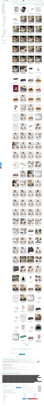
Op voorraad (4, 43)
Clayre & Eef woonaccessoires (37, 377)
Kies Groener (5, 391)
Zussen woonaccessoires (28, 380)
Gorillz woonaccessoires (33, 381)
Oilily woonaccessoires (20, 382)
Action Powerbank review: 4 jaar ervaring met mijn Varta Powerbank (32, 388)
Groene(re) (7, 0)
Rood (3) (4, 9)
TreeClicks (5, 389)
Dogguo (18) (4, 16)
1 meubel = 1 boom (36, 395)
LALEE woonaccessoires (5, 382)
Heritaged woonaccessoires (5, 376)
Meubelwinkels (25, 396)
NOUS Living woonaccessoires (12, 379)
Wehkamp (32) (4, 30)
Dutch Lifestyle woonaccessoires (10, 375)
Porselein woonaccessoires (24, 382)
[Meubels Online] (12, 2)
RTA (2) (4, 23)
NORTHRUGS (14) (5, 17)
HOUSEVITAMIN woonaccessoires (28, 378)
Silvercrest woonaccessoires (11, 380)
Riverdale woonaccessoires (10, 378)
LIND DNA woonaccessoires (5, 378)
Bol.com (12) (4, 32)
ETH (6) (4, 19)
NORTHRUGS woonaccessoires (16, 378)
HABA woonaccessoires (16, 375)
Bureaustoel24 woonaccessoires (27, 377)
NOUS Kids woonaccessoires (24, 376)
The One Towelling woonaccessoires (17, 381)
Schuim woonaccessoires (37, 375)
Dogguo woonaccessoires (10, 382)
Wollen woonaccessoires (5, 375)
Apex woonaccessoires (21, 377)
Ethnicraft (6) (4, 20)
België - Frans (5, 396)
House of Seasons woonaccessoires (18, 376)
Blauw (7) (4, 7)
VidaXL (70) (4, 29)
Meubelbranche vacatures (36, 393)
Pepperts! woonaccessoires (16, 377)
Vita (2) (3, 24)
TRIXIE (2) (4, 26)
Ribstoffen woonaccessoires (10, 381)
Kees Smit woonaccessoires (18, 379)
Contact (34, 397)
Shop (3, 28)
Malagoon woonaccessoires (5, 381)
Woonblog (25, 394)
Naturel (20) (4, 4)
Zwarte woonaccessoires (32, 375)
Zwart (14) (4, 5)
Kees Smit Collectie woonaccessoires (11, 376)
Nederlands (5, 397)
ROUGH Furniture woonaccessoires (31, 382)
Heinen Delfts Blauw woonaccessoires (34, 380)
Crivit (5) (4, 21)
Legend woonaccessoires (29, 379)
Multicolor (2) (4, 11)
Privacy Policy (25, 397)
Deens (4, 403)
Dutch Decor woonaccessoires (22, 378)
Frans (4, 395)
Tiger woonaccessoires (28, 381)
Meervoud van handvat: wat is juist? (32, 386)
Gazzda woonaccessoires (34, 378)
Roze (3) (4, 8)
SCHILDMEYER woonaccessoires (24, 379)
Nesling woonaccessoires (23, 381)
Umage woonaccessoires (15, 382)
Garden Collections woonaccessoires (6, 379)
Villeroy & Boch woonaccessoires (38, 381)
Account (38, 0)
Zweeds (4, 398)
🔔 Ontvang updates (22, 354)
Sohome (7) (4, 33)
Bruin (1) (4, 12)
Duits (4, 400)
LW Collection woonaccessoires (35, 376)
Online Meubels (25, 393)
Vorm (3, 39)
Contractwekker (5, 392)
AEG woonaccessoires (23, 380)
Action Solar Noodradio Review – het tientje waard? (32, 387)
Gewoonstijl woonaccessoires (5, 377)
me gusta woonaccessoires (11, 377)
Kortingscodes (35, 394)
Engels (4, 401)
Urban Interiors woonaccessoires (26, 375)
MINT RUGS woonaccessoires (34, 379)
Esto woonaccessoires (30, 376)
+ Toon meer (3, 27)
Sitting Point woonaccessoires (5, 380)
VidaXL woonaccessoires (32, 377)
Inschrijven (19, 387)
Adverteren (35, 396)
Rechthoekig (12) (4, 40)
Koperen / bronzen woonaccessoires (17, 380)
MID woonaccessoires (21, 375)
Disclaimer (25, 395)
